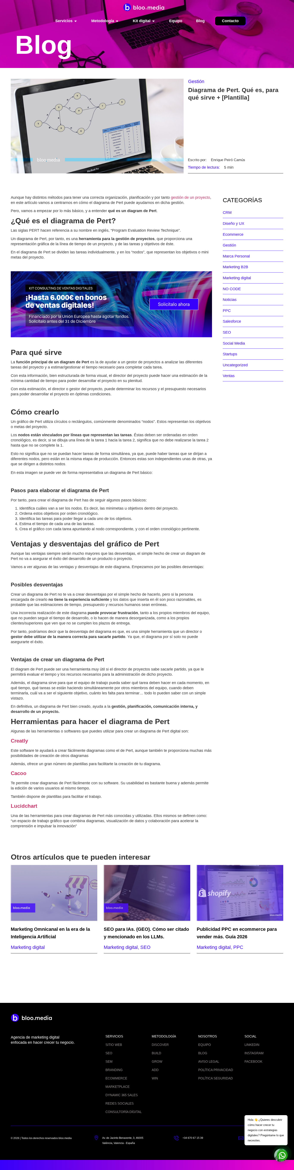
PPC (227, 310)
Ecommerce (233, 234)
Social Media (234, 343)
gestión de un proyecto (190, 197)
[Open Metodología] (117, 21)
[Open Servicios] (75, 21)
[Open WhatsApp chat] (282, 1153)
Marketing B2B (235, 267)
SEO (227, 332)
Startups (230, 354)
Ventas (229, 376)
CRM (227, 212)
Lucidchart (24, 806)
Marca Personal (236, 256)
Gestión (196, 81)
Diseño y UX (233, 223)
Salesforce (232, 321)
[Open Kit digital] (153, 21)
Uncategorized (235, 365)
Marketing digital (237, 278)
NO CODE (232, 289)
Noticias (230, 300)
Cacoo (18, 773)
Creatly (19, 741)
